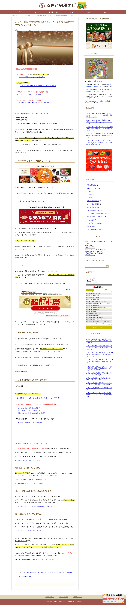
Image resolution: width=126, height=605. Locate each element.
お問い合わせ (50, 597)
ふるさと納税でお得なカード (96, 213)
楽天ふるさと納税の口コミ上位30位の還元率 (31, 413)
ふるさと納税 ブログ (93, 226)
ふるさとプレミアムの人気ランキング (29, 531)
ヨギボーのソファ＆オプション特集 (30, 94)
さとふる (92, 220)
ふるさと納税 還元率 (93, 201)
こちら (98, 102)
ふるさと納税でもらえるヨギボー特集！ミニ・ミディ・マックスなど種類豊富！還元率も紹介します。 (99, 115)
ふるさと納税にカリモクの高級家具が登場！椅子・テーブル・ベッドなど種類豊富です (99, 394)
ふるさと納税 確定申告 (94, 229)
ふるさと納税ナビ (94, 334)
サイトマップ (63, 597)
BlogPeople (88, 245)
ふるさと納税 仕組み (93, 210)
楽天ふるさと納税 (94, 223)
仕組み (37, 12)
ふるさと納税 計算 (92, 207)
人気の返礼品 (91, 185)
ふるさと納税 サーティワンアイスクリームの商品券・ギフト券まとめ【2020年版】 (47, 572)
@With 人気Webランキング (93, 251)
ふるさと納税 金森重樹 (24, 576)
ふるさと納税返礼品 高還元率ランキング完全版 (38, 86)
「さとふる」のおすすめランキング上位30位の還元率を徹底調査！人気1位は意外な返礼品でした (99, 128)
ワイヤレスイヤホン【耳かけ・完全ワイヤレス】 (34, 103)
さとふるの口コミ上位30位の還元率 (29, 410)
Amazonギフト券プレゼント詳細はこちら (32, 77)
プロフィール (77, 597)
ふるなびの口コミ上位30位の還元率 (29, 408)
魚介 (88, 12)
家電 (90, 198)
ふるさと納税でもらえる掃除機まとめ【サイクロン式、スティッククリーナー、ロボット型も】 (99, 122)
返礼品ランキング (54, 12)
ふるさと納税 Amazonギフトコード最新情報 (28, 423)
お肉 (71, 12)
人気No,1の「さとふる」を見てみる (29, 460)
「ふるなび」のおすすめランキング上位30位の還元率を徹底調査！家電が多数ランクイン (99, 135)
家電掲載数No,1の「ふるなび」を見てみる (31, 483)
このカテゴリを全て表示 (99, 323)
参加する (109, 324)
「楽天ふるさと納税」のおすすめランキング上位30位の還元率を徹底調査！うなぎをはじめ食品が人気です (99, 142)
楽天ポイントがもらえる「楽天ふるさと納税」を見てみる (35, 506)
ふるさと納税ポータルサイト (96, 217)
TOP (20, 12)
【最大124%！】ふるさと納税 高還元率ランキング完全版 (37, 398)
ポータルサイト (106, 12)
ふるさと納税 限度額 (93, 204)
